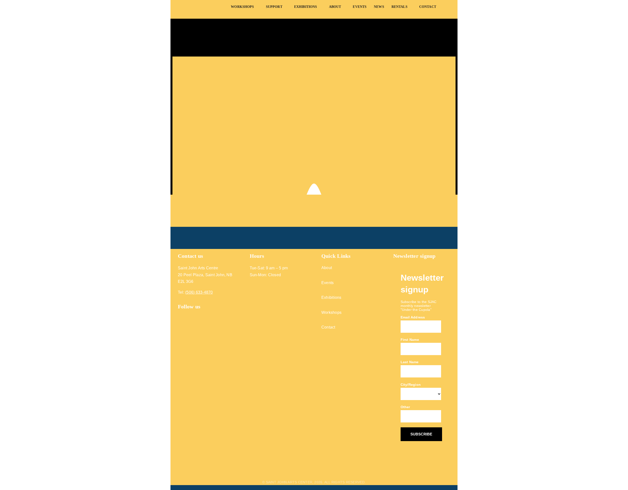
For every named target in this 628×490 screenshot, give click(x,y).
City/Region (411, 385)
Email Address (413, 317)
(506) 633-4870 (199, 292)
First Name (410, 340)
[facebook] (180, 314)
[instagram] (189, 314)
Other (405, 407)
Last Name (410, 362)
